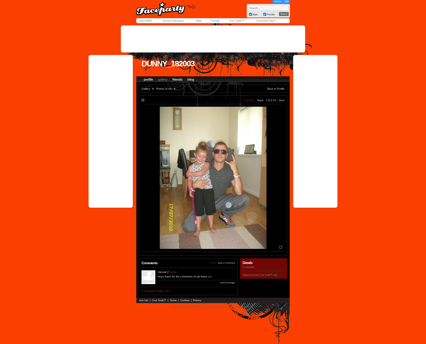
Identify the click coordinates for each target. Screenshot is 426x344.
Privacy (197, 300)
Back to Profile (275, 88)
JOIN (286, 1)
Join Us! (143, 300)
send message (227, 282)
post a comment (226, 263)
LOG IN (278, 1)
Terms (173, 300)
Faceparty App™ (266, 20)
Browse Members (173, 20)
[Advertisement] (213, 39)
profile (148, 79)
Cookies (184, 300)
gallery (162, 79)
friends (177, 79)
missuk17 (163, 272)
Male (199, 20)
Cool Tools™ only (268, 275)
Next (281, 100)
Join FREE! (145, 20)
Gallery (146, 88)
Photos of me (164, 88)
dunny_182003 (168, 63)
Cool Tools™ (236, 20)
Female (215, 20)
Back (260, 100)
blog (190, 79)
